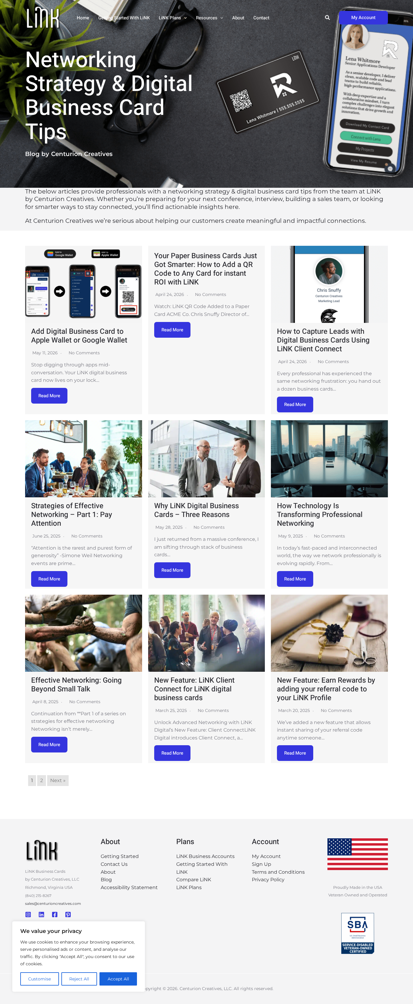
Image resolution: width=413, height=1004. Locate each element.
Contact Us (114, 864)
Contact (261, 18)
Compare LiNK (193, 879)
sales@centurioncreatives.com (53, 903)
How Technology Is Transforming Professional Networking (320, 515)
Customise (39, 979)
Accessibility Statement (129, 887)
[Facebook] (55, 914)
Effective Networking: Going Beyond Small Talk (76, 684)
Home (83, 18)
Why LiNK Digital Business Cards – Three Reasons (196, 510)
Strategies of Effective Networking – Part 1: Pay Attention (71, 515)
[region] (78, 956)
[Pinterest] (68, 914)
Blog (106, 879)
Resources (206, 18)
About (238, 18)
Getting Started (120, 856)
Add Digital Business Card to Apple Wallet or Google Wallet (79, 336)
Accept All (118, 979)
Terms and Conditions (278, 872)
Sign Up (261, 864)
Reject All (79, 979)
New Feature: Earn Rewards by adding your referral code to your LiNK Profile (326, 689)
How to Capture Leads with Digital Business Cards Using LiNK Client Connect (323, 340)
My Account (266, 856)
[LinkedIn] (41, 914)
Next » (58, 780)
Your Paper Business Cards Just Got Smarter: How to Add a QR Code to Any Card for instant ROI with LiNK (205, 269)
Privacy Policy (268, 879)
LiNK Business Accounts (205, 856)
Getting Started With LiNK (124, 18)
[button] (184, 17)
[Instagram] (28, 914)
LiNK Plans (170, 18)
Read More (49, 395)
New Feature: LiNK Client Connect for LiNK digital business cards (194, 689)
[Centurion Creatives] (43, 17)
